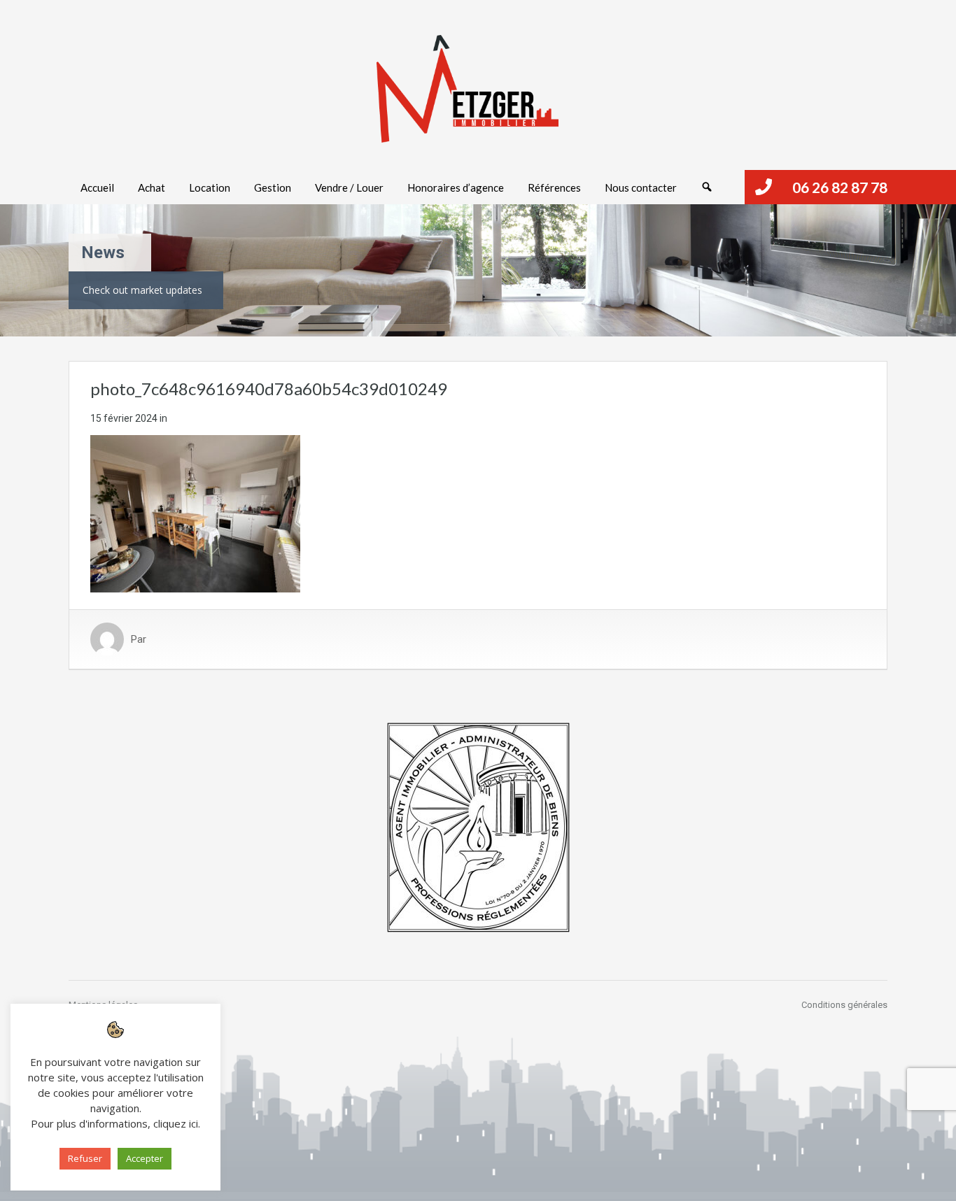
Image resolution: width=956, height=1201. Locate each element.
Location (209, 187)
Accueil (97, 187)
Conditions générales (844, 1005)
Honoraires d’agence (455, 187)
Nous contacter (641, 187)
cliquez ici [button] (175, 1123)
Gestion (272, 187)
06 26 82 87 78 (839, 187)
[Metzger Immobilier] (467, 89)
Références (554, 187)
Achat (151, 187)
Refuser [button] (85, 1158)
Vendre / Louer (349, 187)
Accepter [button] (144, 1158)
